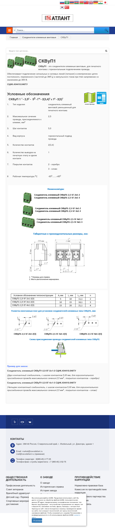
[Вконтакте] (30, 422)
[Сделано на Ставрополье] (15, 422)
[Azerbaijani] (76, 2)
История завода (48, 490)
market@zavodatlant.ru (32, 451)
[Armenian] (71, 2)
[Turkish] (67, 7)
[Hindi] (100, 2)
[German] (95, 2)
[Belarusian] (81, 2)
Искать (106, 51)
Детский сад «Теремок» (18, 496)
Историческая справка (52, 486)
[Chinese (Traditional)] (86, 2)
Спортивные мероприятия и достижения (20, 502)
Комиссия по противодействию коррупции (91, 491)
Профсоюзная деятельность (20, 485)
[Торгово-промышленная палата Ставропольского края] (22, 422)
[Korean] (62, 7)
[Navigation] (9, 30)
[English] (90, 2)
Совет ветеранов (14, 489)
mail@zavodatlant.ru (25, 453)
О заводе (45, 482)
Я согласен (37, 520)
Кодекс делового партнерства (90, 496)
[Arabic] (67, 2)
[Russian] (62, 2)
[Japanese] (105, 2)
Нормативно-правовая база (89, 485)
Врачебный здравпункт (18, 493)
